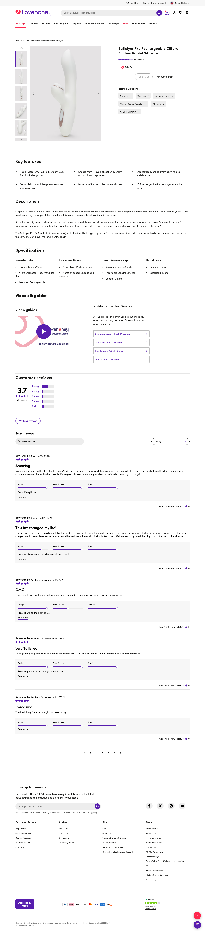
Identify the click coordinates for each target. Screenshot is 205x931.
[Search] (159, 13)
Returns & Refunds (22, 842)
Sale (125, 24)
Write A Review (28, 421)
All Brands (106, 833)
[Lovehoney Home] (33, 12)
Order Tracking (21, 847)
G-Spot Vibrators (128, 111)
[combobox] (112, 13)
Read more (177, 536)
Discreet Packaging (23, 838)
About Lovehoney (153, 828)
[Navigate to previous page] (84, 752)
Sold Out (143, 76)
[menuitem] (21, 24)
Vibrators (35, 40)
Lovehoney (102, 31)
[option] (65, 93)
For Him (46, 24)
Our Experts (64, 838)
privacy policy (91, 812)
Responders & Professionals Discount (117, 852)
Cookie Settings (152, 856)
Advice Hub (63, 828)
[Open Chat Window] (197, 925)
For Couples (61, 24)
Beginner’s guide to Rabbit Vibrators (112, 333)
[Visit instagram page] (171, 806)
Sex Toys (20, 24)
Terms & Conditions (154, 842)
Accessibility (151, 879)
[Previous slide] (33, 93)
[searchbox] (52, 441)
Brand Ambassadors (154, 870)
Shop (105, 822)
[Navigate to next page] (121, 752)
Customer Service (25, 822)
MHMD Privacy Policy (155, 852)
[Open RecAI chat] (197, 915)
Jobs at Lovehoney (153, 838)
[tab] (37, 853)
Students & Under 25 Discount (114, 838)
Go (97, 806)
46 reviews (139, 59)
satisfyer (59, 40)
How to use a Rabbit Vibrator (109, 350)
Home (18, 40)
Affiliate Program (153, 866)
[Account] (174, 13)
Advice (153, 24)
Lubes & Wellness (94, 24)
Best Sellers (138, 24)
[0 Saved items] (180, 13)
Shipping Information (24, 833)
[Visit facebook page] (149, 806)
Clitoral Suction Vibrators (132, 103)
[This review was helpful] (186, 506)
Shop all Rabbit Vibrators (107, 359)
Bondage (113, 24)
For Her (33, 24)
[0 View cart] (187, 13)
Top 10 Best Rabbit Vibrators (108, 342)
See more (23, 497)
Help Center (20, 828)
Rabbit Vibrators (47, 40)
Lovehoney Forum (66, 842)
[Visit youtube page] (182, 806)
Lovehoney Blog (65, 833)
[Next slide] (98, 93)
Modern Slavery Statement (157, 875)
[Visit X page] (160, 806)
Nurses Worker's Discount (112, 847)
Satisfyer (124, 95)
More (149, 822)
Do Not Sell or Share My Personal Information (165, 861)
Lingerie (76, 24)
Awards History (152, 833)
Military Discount (109, 842)
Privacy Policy (151, 847)
